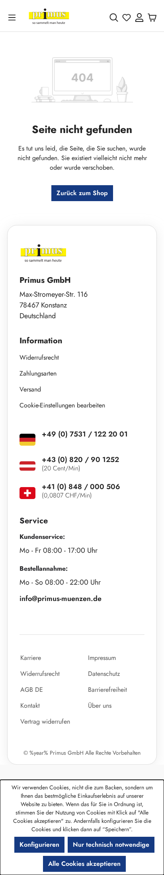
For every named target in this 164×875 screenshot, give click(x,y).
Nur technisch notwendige (111, 844)
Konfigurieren (39, 844)
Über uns (99, 705)
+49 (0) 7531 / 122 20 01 (85, 434)
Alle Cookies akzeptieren (84, 863)
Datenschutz (104, 673)
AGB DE (31, 689)
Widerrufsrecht (39, 357)
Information (41, 341)
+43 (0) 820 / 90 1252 (80, 460)
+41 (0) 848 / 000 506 (81, 487)
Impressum (102, 657)
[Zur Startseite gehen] (49, 17)
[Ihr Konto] (139, 17)
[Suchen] (113, 17)
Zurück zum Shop (82, 193)
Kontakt (30, 705)
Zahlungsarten (38, 373)
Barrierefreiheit (107, 689)
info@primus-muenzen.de (61, 598)
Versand (30, 389)
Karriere (30, 657)
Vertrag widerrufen (45, 721)
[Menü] (13, 17)
